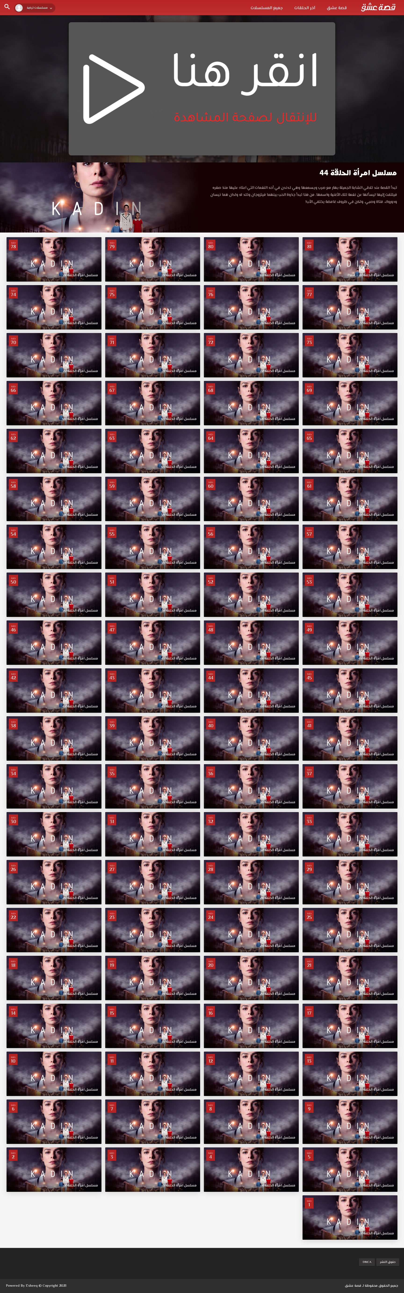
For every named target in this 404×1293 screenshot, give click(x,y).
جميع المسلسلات (267, 8)
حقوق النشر (388, 1262)
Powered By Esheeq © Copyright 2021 (36, 1286)
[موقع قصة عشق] (378, 7)
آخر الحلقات (304, 8)
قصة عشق (337, 8)
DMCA (367, 1262)
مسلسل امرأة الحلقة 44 (358, 173)
